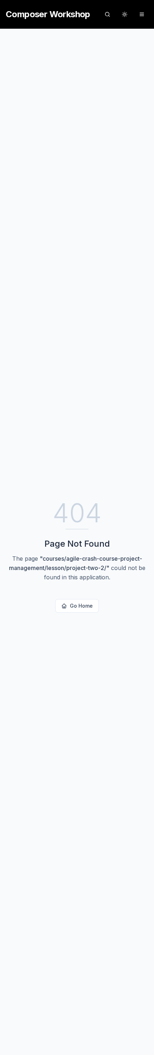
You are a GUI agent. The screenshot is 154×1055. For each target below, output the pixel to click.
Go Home (81, 606)
